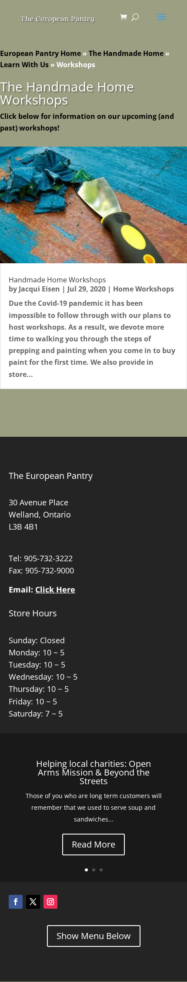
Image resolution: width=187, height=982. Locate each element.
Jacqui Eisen (39, 289)
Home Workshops (143, 289)
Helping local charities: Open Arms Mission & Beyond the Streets (93, 772)
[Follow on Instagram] (50, 902)
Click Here (55, 589)
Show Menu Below (94, 936)
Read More (93, 844)
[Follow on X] (33, 902)
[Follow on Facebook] (16, 902)
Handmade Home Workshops (57, 280)
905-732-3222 (48, 558)
